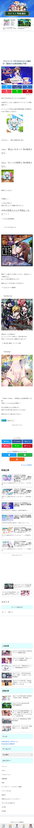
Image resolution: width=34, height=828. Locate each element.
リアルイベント (6, 774)
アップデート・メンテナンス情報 (11, 787)
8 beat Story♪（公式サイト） (9, 741)
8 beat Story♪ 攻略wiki (8, 744)
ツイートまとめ (6, 791)
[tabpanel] (10, 24)
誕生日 (4, 420)
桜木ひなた (11, 420)
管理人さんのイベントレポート (11, 799)
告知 (3, 783)
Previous (1, 24)
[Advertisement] (17, 44)
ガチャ (4, 770)
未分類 (4, 811)
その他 (4, 807)
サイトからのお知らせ (8, 803)
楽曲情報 (4, 779)
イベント (4, 766)
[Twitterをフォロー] (9, 455)
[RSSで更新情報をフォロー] (17, 459)
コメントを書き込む (17, 607)
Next (33, 24)
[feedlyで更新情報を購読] (24, 455)
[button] (30, 412)
